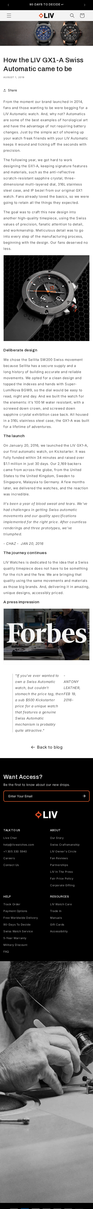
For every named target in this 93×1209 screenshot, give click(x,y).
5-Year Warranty (15, 938)
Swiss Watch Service (18, 931)
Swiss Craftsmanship (64, 844)
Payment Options (15, 911)
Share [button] (12, 90)
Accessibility (59, 931)
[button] (9, 16)
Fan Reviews (59, 858)
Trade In (56, 911)
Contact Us (11, 865)
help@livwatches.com (18, 844)
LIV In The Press (61, 871)
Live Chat (10, 838)
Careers (9, 858)
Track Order (12, 904)
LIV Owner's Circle (63, 851)
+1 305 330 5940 (15, 851)
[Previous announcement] (8, 5)
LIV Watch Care (61, 904)
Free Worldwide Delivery (20, 917)
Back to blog (50, 747)
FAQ (6, 951)
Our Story (57, 838)
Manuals (56, 917)
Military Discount (15, 945)
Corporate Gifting (62, 885)
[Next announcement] (85, 5)
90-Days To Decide (16, 924)
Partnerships (59, 865)
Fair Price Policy (61, 878)
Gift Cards (57, 924)
